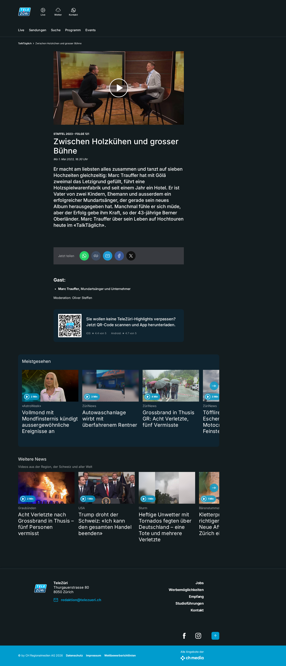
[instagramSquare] (198, 636)
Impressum (93, 655)
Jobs (200, 583)
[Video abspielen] (119, 88)
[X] (131, 256)
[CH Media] (192, 657)
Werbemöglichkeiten (186, 590)
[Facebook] (119, 256)
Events (90, 30)
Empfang (196, 596)
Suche (56, 30)
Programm (73, 30)
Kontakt (197, 610)
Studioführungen (189, 603)
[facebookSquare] (184, 636)
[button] (96, 256)
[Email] (107, 256)
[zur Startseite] (24, 11)
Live (21, 30)
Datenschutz (74, 655)
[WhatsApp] (84, 256)
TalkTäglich (25, 43)
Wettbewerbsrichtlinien (120, 655)
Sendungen (37, 30)
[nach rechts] (214, 386)
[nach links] (23, 386)
